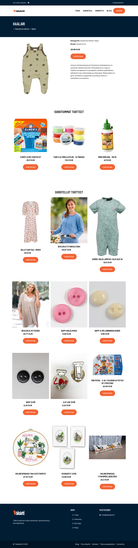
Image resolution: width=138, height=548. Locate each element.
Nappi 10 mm (30, 402)
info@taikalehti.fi (118, 3)
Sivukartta (120, 544)
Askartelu (87, 11)
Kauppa (119, 11)
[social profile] (28, 3)
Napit (34, 29)
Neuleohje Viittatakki (31, 330)
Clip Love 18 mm (69, 402)
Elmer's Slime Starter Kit (30, 157)
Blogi (109, 11)
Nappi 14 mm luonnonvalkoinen (107, 330)
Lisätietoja (78, 56)
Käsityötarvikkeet (22, 29)
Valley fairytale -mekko (31, 249)
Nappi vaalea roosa (69, 330)
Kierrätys (99, 11)
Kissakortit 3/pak (69, 473)
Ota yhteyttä (85, 544)
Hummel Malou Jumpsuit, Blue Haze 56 (107, 259)
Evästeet (95, 544)
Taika (77, 11)
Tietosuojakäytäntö (107, 544)
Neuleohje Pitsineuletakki (69, 246)
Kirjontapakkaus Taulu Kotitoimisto (30, 473)
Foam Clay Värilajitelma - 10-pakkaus (69, 157)
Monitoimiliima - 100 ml (107, 157)
